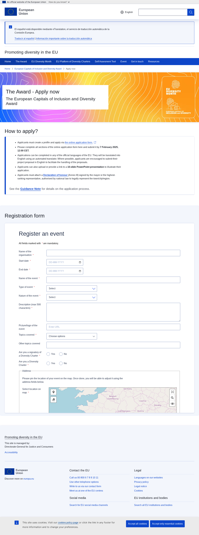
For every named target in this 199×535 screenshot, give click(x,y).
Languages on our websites (148, 477)
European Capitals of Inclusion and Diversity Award (38, 69)
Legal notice (140, 486)
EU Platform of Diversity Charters (73, 61)
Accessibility (11, 452)
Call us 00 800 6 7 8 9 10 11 (83, 477)
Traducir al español (24, 38)
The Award (21, 61)
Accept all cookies (137, 523)
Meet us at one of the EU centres (86, 490)
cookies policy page (68, 522)
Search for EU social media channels (88, 505)
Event (123, 61)
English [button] (129, 12)
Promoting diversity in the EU (23, 437)
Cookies (138, 490)
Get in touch (137, 61)
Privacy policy (141, 482)
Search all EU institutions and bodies (153, 505)
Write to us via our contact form (85, 486)
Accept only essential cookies (167, 523)
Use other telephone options (84, 482)
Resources (153, 61)
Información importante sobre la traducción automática (64, 38)
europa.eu (28, 478)
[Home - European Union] (19, 12)
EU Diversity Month (41, 61)
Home (8, 61)
